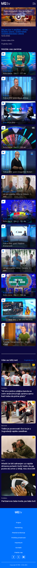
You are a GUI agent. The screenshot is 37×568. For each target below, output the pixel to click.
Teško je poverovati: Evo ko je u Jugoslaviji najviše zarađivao (16, 430)
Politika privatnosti (18, 538)
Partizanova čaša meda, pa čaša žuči (18, 501)
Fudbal (4, 388)
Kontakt (18, 548)
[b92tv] (5, 3)
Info (3, 460)
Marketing (18, 528)
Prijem (18, 523)
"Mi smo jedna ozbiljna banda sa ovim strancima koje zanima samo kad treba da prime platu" (17, 393)
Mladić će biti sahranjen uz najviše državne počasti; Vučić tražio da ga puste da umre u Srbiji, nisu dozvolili (18, 466)
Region (4, 425)
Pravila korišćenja (18, 533)
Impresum (18, 543)
